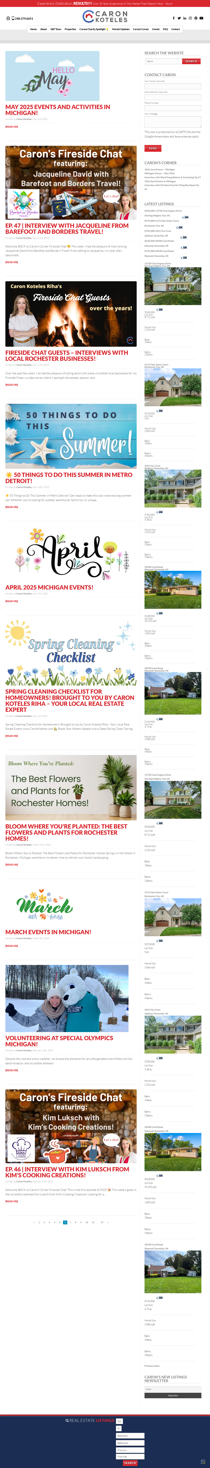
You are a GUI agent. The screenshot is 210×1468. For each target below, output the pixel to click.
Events (155, 29)
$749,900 (150, 251)
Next (157, 1366)
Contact (175, 29)
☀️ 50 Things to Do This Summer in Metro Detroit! (68, 477)
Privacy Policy (161, 136)
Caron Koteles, (24, 119)
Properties (70, 29)
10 (86, 1222)
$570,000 (150, 221)
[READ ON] (11, 126)
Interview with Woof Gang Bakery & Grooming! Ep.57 (173, 177)
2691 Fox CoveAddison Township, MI (156, 467)
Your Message (151, 114)
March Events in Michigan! (48, 932)
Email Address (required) (156, 92)
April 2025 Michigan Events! (49, 587)
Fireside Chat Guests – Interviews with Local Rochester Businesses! (66, 355)
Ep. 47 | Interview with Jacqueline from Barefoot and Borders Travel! (67, 228)
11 (93, 1222)
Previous (149, 1366)
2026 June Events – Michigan (160, 169)
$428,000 (150, 241)
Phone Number (152, 103)
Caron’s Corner (141, 29)
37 (102, 1222)
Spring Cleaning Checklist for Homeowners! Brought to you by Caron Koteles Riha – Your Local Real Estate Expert (69, 700)
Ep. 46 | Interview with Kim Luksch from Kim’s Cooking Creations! (67, 1172)
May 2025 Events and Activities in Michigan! (57, 109)
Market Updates (120, 29)
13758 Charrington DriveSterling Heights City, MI (158, 264)
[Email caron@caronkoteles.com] (8, 17)
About (43, 29)
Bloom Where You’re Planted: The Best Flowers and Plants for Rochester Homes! (66, 832)
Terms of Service (183, 136)
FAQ (165, 29)
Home (33, 29)
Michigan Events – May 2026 (160, 173)
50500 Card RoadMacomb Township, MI (156, 568)
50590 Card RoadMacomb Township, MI (156, 669)
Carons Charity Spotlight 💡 (94, 29)
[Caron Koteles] (105, 16)
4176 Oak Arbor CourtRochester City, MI (156, 365)
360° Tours (55, 29)
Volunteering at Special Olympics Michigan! (59, 1041)
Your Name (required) (155, 81)
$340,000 (150, 211)
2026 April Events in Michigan (160, 181)
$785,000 (150, 231)
